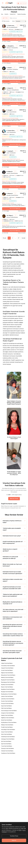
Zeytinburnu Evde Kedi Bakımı (8, 753)
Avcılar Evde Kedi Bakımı (7, 670)
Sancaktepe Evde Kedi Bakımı (8, 729)
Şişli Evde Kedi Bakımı (6, 743)
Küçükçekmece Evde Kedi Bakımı (8, 722)
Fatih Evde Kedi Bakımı (6, 708)
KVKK (20, 830)
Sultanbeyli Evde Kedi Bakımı (8, 736)
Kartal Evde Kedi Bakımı (6, 720)
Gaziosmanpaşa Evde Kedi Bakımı (9, 710)
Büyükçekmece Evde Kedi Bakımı (9, 694)
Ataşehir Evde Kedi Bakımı (7, 668)
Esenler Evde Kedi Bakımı (7, 701)
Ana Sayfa (2, 14)
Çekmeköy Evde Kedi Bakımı (7, 698)
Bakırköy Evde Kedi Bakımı (7, 677)
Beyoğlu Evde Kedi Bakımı (7, 691)
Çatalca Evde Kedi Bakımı (7, 696)
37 (18, 238)
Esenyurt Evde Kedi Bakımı (7, 703)
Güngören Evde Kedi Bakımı (7, 713)
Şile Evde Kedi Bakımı (6, 741)
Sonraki (23, 238)
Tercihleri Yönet (14, 836)
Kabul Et (14, 840)
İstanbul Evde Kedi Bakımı (13, 14)
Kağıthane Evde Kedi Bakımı (7, 717)
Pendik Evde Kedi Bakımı (7, 727)
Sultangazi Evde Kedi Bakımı (7, 739)
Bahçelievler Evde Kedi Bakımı (8, 675)
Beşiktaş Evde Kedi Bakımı (7, 684)
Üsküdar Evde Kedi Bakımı (7, 751)
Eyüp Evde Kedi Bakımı (6, 706)
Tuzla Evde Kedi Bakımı (6, 746)
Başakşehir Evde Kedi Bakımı (7, 680)
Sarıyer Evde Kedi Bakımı (7, 732)
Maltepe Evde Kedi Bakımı (7, 725)
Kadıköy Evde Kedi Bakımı (7, 715)
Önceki (4, 238)
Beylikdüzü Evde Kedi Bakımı (8, 689)
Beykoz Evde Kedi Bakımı (7, 687)
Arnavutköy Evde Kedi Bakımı (8, 665)
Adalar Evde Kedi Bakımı (6, 663)
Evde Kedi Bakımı (7, 14)
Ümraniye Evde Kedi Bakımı (7, 748)
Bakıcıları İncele (14, 498)
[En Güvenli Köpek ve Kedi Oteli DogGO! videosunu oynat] (14, 421)
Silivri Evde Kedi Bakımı (6, 734)
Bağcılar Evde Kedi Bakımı (7, 672)
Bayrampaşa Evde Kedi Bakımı (8, 682)
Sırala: (13, 21)
